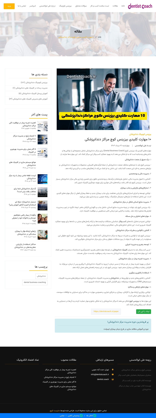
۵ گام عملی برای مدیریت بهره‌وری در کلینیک (23, 151)
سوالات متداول (81, 6)
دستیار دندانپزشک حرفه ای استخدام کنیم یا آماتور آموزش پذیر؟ (22, 203)
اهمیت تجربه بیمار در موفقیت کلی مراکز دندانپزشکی (22, 124)
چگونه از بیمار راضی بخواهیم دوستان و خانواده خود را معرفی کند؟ (24, 218)
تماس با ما (22, 6)
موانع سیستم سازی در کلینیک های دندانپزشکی (22, 164)
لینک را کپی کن (143, 311)
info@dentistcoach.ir (100, 374)
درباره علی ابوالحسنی (47, 6)
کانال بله (89, 415)
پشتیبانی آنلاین (73, 415)
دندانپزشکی (41, 276)
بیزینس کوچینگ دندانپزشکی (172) (34, 82)
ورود (9, 6)
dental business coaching (35, 282)
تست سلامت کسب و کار (99, 6)
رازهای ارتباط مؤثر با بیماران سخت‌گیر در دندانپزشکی (25, 233)
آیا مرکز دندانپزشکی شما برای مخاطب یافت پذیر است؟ (25, 190)
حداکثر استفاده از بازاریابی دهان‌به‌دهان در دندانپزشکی (25, 246)
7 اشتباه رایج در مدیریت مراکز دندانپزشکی (24, 137)
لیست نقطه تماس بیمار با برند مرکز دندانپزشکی (22, 177)
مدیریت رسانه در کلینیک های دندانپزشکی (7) (30, 88)
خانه (123, 6)
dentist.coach (103, 379)
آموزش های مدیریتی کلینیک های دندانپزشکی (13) (28, 99)
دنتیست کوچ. (54, 410)
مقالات (115, 6)
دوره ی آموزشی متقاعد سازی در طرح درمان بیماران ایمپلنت (126, 329)
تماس (62, 415)
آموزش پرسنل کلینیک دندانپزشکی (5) (33, 93)
